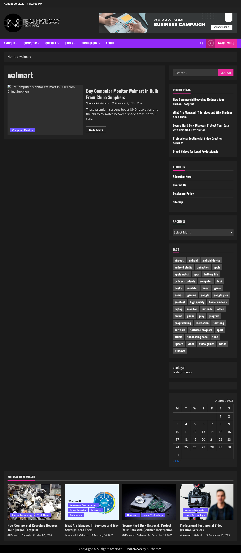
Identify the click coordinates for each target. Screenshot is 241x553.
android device (211, 260)
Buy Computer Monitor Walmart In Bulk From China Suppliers (45, 110)
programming (183, 323)
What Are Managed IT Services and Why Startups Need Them (92, 527)
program (214, 316)
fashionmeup (182, 372)
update (179, 344)
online (178, 316)
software (180, 330)
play (201, 316)
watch (222, 344)
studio (178, 337)
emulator (192, 288)
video (191, 344)
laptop (178, 309)
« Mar (177, 461)
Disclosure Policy (183, 193)
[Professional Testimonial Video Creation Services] (206, 502)
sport (220, 330)
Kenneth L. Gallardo (99, 103)
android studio (183, 267)
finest (206, 288)
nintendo (207, 309)
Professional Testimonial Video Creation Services (201, 527)
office (220, 309)
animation (203, 267)
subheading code (197, 337)
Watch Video (226, 43)
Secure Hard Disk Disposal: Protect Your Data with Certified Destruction (201, 127)
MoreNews (134, 549)
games (179, 295)
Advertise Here (182, 176)
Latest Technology (22, 515)
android (193, 260)
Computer (30, 43)
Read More (97, 130)
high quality (197, 302)
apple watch (182, 274)
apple (217, 267)
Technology (89, 43)
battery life (211, 274)
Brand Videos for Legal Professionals (195, 151)
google (205, 295)
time (215, 337)
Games (69, 43)
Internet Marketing (195, 510)
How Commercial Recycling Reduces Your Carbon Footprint (33, 527)
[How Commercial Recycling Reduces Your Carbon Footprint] (34, 502)
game (217, 288)
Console (50, 43)
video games (206, 344)
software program (201, 330)
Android (9, 43)
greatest (180, 302)
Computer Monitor (22, 130)
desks (178, 288)
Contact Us (179, 185)
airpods (179, 260)
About (110, 43)
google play (221, 295)
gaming (191, 295)
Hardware (132, 515)
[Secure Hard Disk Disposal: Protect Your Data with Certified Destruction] (149, 502)
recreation (202, 323)
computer (206, 281)
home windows (218, 302)
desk (219, 281)
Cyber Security (78, 510)
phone (190, 316)
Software (96, 510)
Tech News (43, 515)
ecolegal (179, 368)
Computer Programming (83, 505)
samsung (218, 323)
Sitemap (178, 202)
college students (185, 281)
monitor (192, 309)
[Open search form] (201, 43)
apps (197, 274)
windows (180, 350)
